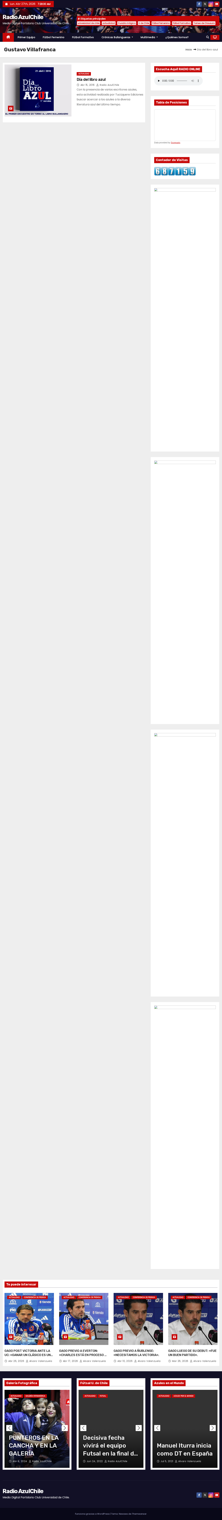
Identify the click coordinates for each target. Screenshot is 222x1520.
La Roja (201, 1396)
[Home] (8, 37)
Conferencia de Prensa (35, 1297)
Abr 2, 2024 (20, 1461)
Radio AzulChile (23, 17)
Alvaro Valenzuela (40, 1361)
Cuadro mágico (126, 23)
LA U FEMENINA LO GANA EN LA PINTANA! (35, 1445)
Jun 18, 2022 (95, 1461)
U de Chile (144, 23)
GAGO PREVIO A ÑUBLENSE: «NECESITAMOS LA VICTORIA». (136, 1353)
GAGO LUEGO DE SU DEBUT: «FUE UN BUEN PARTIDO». (192, 1353)
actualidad (109, 23)
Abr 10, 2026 (125, 1361)
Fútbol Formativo (181, 23)
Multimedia (148, 37)
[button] (207, 37)
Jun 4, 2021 (168, 1461)
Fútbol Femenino (161, 23)
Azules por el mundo (183, 1396)
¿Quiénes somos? (177, 37)
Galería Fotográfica (35, 1396)
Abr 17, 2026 (71, 1361)
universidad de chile (88, 23)
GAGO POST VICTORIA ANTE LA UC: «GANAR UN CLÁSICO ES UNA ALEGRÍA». (29, 1355)
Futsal (103, 1396)
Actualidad (83, 73)
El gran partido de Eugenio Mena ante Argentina (184, 1445)
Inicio (189, 49)
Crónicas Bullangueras (116, 37)
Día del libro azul (91, 79)
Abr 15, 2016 (88, 85)
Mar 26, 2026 (180, 1361)
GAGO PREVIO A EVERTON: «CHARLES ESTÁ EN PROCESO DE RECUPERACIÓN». (83, 1355)
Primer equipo (26, 37)
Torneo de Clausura (204, 23)
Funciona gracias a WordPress (92, 1513)
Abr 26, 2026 (16, 1361)
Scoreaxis (175, 142)
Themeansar (139, 1513)
